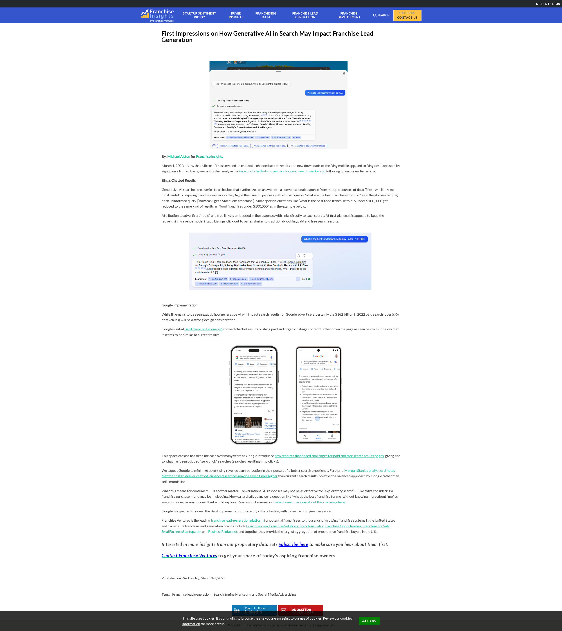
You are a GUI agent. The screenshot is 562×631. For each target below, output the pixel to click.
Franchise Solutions (283, 526)
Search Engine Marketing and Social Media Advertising (255, 594)
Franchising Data (266, 15)
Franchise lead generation (191, 594)
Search (384, 15)
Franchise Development (349, 15)
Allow (369, 621)
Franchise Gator (311, 526)
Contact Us (407, 17)
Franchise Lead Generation (305, 15)
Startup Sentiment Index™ (199, 15)
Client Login (549, 4)
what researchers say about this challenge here (310, 502)
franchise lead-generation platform (237, 520)
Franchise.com (257, 526)
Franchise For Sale (375, 526)
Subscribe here (293, 544)
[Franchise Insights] (158, 15)
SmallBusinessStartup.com (181, 531)
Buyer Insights (236, 15)
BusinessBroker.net (222, 531)
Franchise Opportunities (343, 526)
